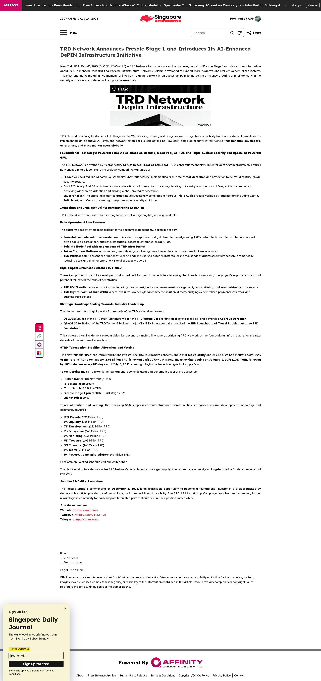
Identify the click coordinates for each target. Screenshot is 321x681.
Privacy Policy (222, 675)
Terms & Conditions (163, 675)
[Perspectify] (39, 336)
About (80, 675)
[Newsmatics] (39, 353)
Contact (239, 675)
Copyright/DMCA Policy (194, 675)
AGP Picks (10, 5)
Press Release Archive (102, 675)
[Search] (232, 33)
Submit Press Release (133, 675)
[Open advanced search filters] (240, 33)
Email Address (19, 649)
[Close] (65, 608)
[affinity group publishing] (39, 344)
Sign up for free (36, 664)
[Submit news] (39, 328)
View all (313, 5)
